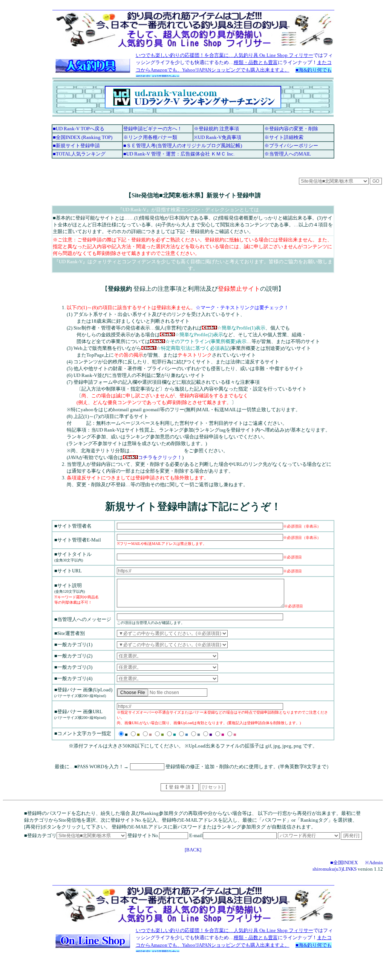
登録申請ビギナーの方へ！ (152, 128)
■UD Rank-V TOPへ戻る (78, 128)
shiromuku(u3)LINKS (334, 869)
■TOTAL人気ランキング (79, 154)
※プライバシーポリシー (291, 145)
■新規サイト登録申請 (76, 145)
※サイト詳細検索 (283, 137)
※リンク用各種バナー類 (150, 137)
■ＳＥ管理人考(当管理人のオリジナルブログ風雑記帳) (182, 145)
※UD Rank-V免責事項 (217, 137)
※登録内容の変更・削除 (291, 128)
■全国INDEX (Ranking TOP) (82, 137)
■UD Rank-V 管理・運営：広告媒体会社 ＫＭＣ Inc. (178, 154)
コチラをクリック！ (160, 457)
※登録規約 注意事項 (216, 128)
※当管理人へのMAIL (287, 154)
